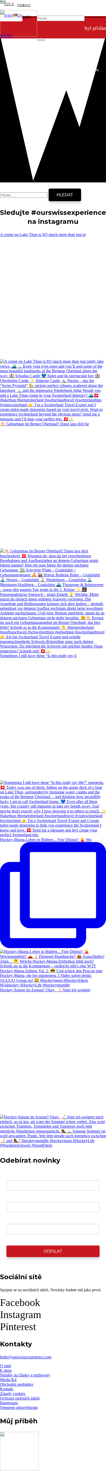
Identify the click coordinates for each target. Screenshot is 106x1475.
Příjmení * (15, 1219)
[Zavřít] (43, 40)
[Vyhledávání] (24, 195)
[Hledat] (39, 40)
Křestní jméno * (21, 1198)
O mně (5, 1366)
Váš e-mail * (17, 1176)
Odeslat (53, 1251)
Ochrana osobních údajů (20, 1398)
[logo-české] (18, 35)
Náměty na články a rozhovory (25, 1375)
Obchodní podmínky (17, 1384)
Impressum (9, 1403)
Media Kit (8, 1379)
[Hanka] (19, 1469)
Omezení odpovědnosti (19, 1407)
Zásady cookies (12, 1393)
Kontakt (6, 1389)
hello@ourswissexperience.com (25, 1357)
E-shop (6, 1370)
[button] (7, 4)
